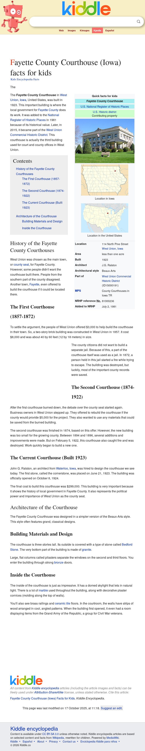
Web (61, 30)
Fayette (34, 284)
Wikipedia (58, 737)
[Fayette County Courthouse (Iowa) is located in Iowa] (104, 179)
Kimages (84, 30)
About (40, 741)
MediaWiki (112, 737)
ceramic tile (62, 603)
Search (138, 21)
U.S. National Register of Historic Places (105, 106)
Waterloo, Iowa (66, 468)
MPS (78, 290)
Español (109, 30)
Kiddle (14, 741)
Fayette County (48, 110)
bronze (58, 562)
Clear (131, 22)
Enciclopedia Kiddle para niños (98, 741)
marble (43, 590)
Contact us (69, 741)
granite (86, 549)
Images (72, 30)
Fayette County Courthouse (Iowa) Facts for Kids (42, 698)
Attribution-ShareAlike (48, 692)
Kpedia (97, 30)
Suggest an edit (111, 708)
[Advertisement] (72, 45)
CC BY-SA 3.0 (50, 734)
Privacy (53, 741)
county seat (21, 264)
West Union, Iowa (112, 248)
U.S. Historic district (104, 112)
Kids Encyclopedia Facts (25, 79)
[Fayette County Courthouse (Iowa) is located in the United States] (104, 217)
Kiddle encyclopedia (45, 688)
